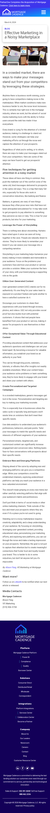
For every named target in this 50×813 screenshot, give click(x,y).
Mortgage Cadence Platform (25, 653)
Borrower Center (25, 670)
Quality (26, 666)
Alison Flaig (10, 567)
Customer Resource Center (25, 760)
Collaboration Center (26, 717)
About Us (25, 734)
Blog (25, 756)
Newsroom (25, 743)
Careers (25, 747)
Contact (25, 752)
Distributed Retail (25, 687)
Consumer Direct (25, 683)
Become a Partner (25, 722)
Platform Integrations (25, 708)
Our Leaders (25, 738)
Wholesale (25, 692)
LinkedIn (18, 582)
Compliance (26, 661)
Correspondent (25, 696)
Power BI (25, 657)
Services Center (25, 713)
